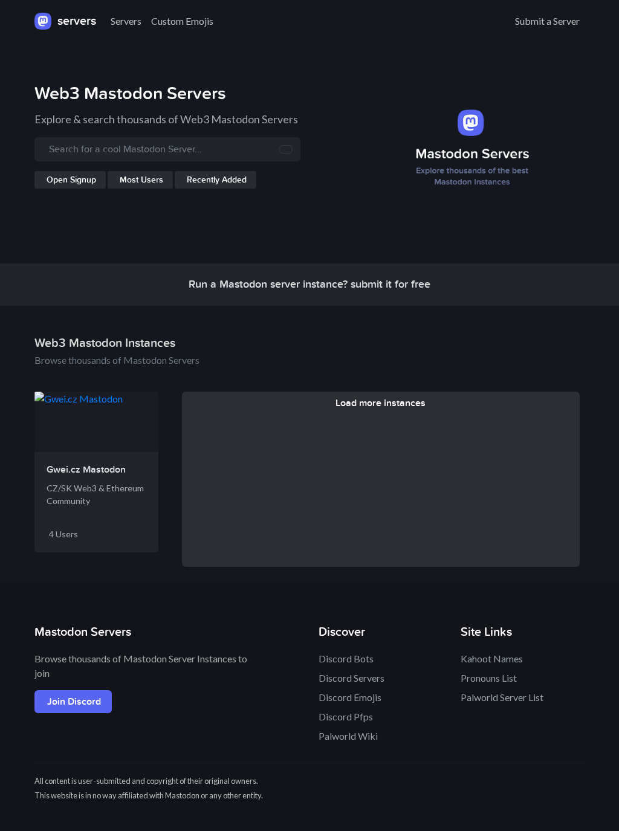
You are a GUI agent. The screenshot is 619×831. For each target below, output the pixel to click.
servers (75, 21)
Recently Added (217, 180)
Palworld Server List (502, 697)
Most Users (141, 180)
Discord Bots (346, 658)
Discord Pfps (346, 716)
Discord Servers (351, 678)
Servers (126, 21)
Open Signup (71, 180)
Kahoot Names (492, 658)
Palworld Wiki (348, 736)
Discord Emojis (350, 697)
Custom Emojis (182, 21)
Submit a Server (547, 21)
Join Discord (74, 702)
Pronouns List (489, 678)
